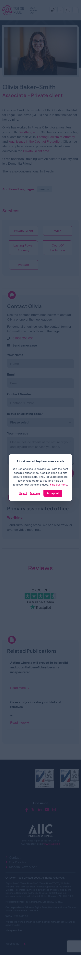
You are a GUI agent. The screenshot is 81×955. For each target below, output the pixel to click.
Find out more (58, 484)
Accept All (53, 493)
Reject (23, 493)
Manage (35, 493)
